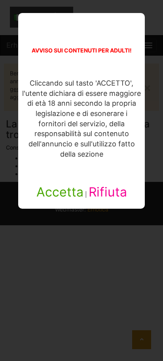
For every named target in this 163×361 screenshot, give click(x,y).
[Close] (156, 322)
